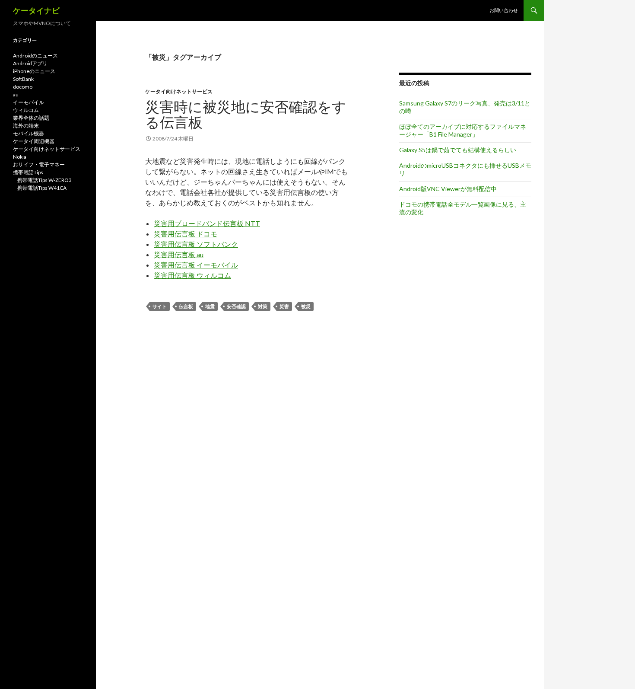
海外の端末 (26, 125)
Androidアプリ (30, 63)
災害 (284, 306)
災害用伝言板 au (178, 254)
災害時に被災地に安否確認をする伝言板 (245, 114)
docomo (22, 86)
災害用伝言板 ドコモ (185, 234)
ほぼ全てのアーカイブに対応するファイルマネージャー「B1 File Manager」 (462, 130)
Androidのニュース (35, 55)
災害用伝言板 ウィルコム (192, 275)
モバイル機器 (28, 133)
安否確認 (236, 306)
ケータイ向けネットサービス (179, 91)
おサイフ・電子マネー (39, 164)
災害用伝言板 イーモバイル (196, 265)
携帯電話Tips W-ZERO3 (44, 180)
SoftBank (23, 79)
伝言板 (186, 306)
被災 (306, 306)
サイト (159, 306)
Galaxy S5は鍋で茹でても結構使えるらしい (457, 149)
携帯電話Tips (28, 172)
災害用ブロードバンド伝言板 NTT (207, 223)
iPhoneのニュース (34, 71)
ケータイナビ (36, 10)
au (16, 94)
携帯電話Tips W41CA (42, 188)
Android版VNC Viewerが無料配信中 (448, 188)
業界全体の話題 (31, 118)
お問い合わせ (503, 10)
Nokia (19, 156)
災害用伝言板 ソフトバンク (196, 244)
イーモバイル (28, 102)
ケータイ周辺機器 (33, 141)
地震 (210, 306)
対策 (262, 306)
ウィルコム (26, 110)
